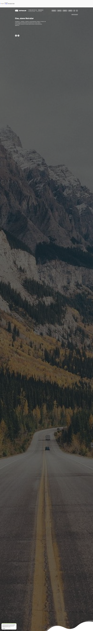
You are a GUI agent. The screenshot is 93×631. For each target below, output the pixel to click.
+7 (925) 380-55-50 (32, 10)
